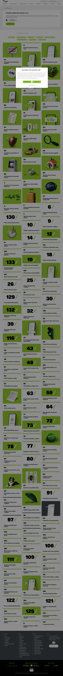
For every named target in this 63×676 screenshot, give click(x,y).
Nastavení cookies (37, 653)
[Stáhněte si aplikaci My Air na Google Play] (26, 666)
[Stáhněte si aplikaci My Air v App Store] (36, 666)
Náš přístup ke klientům (21, 37)
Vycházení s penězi (42, 39)
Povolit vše (36, 81)
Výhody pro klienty (32, 39)
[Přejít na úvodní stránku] (5, 1)
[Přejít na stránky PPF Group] (31, 670)
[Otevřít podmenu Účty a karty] (7, 4)
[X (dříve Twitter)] (9, 666)
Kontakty (52, 3)
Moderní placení (11, 37)
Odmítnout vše (27, 81)
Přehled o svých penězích (50, 37)
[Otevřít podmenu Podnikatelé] (41, 4)
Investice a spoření (23, 3)
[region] (32, 78)
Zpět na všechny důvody (8, 8)
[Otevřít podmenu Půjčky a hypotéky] (17, 4)
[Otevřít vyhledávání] (59, 1)
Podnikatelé (38, 3)
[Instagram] (12, 666)
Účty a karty (5, 3)
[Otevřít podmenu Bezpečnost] (48, 4)
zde (55, 639)
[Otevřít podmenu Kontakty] (54, 4)
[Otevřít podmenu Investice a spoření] (27, 4)
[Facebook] (7, 666)
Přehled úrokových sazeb (38, 648)
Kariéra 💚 (6, 640)
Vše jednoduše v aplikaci (22, 39)
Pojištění (31, 3)
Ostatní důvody (31, 37)
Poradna (58, 3)
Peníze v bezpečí (40, 37)
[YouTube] (16, 666)
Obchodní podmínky (37, 651)
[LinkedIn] (14, 666)
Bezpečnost (45, 3)
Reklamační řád (37, 650)
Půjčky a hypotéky (13, 3)
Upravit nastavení (32, 85)
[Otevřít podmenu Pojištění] (33, 4)
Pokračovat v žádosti (37, 640)
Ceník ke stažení (37, 647)
